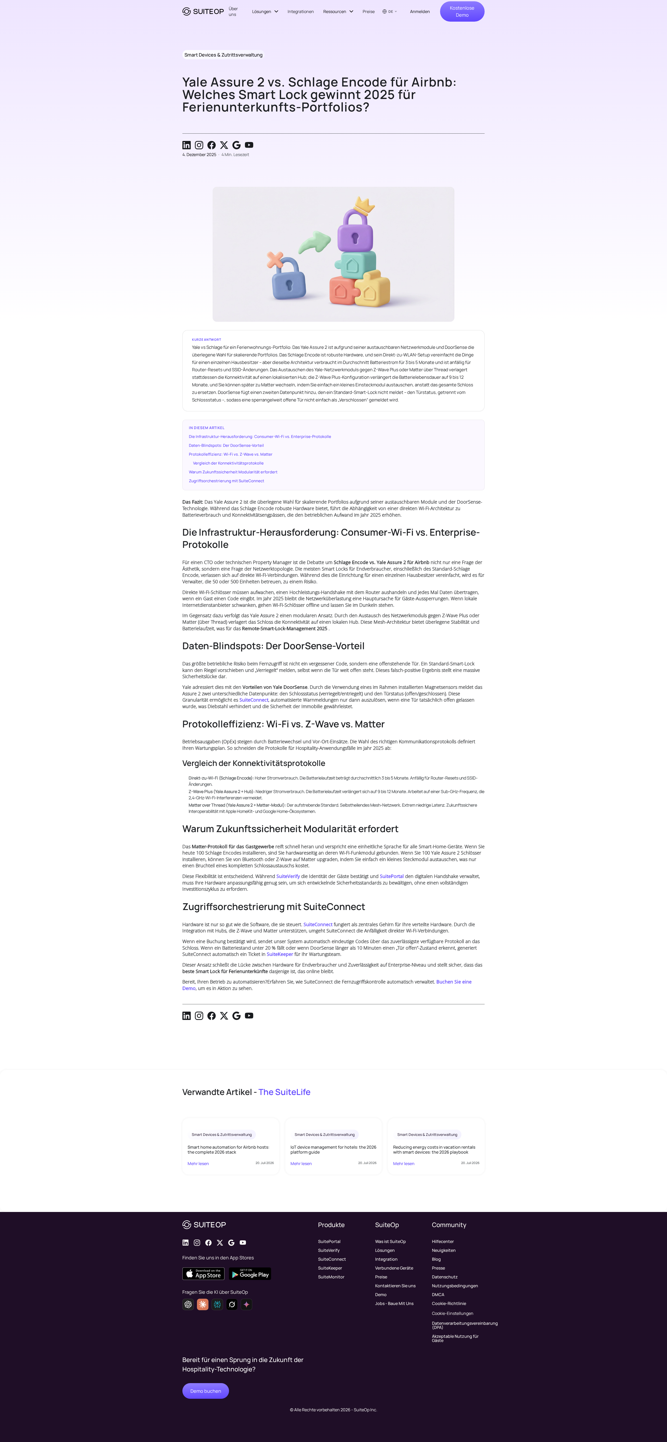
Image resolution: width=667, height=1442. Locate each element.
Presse (438, 1268)
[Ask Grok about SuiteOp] (232, 1304)
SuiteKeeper (280, 954)
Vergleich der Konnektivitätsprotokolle (228, 463)
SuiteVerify (288, 876)
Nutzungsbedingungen (455, 1286)
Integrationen (301, 11)
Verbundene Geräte (394, 1268)
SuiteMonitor (331, 1277)
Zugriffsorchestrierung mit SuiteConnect (226, 481)
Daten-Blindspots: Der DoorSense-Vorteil (226, 445)
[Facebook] (211, 145)
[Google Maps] (236, 145)
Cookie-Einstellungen (452, 1313)
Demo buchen (205, 1391)
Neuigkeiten (444, 1250)
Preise (369, 11)
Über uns (233, 11)
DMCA (438, 1294)
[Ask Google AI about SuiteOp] (246, 1304)
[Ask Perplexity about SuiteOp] (217, 1304)
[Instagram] (199, 145)
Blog (436, 1259)
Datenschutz (445, 1277)
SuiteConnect (253, 700)
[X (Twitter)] (224, 145)
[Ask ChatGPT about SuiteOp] (188, 1304)
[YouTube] (249, 145)
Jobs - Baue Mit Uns (394, 1303)
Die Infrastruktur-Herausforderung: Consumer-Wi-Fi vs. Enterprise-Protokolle (260, 436)
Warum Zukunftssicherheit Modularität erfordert (233, 472)
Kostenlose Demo (462, 11)
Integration (386, 1259)
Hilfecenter (443, 1241)
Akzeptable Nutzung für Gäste (455, 1338)
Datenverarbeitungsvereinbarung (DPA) (458, 1325)
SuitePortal (392, 876)
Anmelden (420, 11)
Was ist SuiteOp (390, 1241)
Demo (381, 1294)
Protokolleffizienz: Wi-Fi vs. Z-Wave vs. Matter (231, 454)
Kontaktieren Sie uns (395, 1286)
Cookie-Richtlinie (449, 1303)
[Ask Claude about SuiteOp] (202, 1304)
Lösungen (385, 1250)
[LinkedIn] (186, 145)
